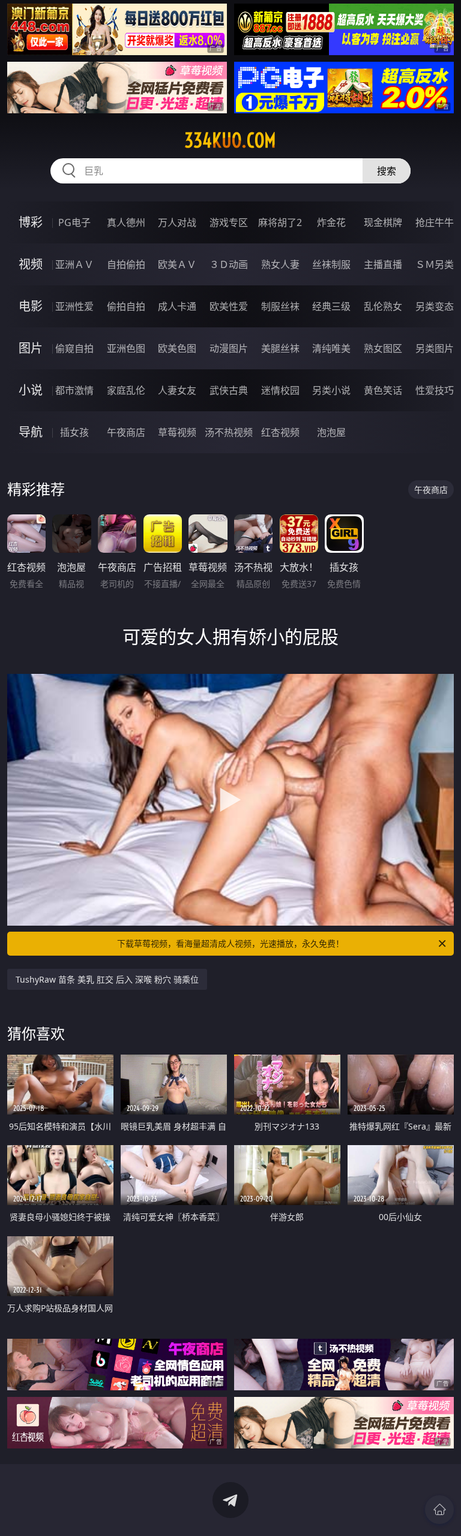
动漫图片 (228, 348)
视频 (31, 264)
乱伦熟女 (383, 306)
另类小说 (331, 390)
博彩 (31, 222)
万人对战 (177, 222)
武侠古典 (228, 390)
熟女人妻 (280, 264)
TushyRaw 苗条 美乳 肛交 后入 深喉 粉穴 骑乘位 (107, 979)
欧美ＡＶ (177, 264)
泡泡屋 (331, 432)
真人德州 (126, 222)
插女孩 (74, 432)
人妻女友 (177, 390)
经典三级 (331, 306)
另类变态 (434, 306)
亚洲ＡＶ (74, 264)
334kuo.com (230, 140)
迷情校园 (280, 390)
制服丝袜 (280, 306)
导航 (31, 432)
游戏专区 (228, 222)
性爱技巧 (434, 390)
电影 (31, 306)
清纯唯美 (331, 348)
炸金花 (331, 222)
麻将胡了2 (280, 222)
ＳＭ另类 (434, 264)
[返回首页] (439, 1509)
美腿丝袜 (280, 348)
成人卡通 (177, 306)
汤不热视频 (229, 432)
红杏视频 (280, 432)
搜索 (386, 170)
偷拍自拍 (126, 306)
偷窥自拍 (74, 348)
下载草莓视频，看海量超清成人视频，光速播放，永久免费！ (230, 943)
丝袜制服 (331, 264)
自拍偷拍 (126, 264)
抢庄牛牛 (434, 222)
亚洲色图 (126, 348)
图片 (31, 348)
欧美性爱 (228, 306)
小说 (31, 390)
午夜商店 (126, 432)
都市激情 (74, 390)
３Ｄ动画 (228, 264)
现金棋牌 (383, 222)
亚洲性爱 (74, 306)
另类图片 (434, 348)
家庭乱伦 (126, 390)
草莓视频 (177, 432)
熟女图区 (383, 348)
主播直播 (383, 264)
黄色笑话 (383, 390)
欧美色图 (177, 348)
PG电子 (74, 222)
